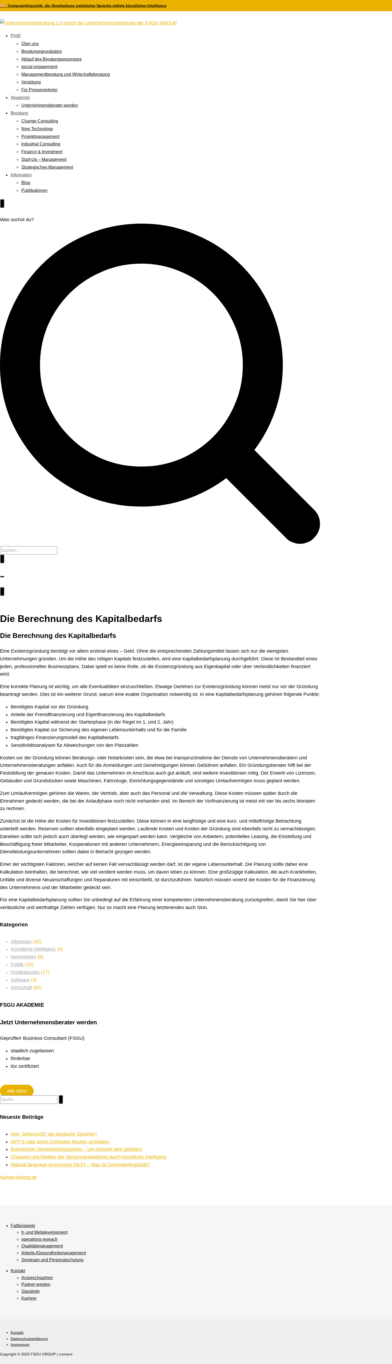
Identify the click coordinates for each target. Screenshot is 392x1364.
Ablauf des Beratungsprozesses (51, 59)
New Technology (37, 128)
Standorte (30, 1291)
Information (21, 175)
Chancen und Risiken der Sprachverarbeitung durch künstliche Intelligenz (89, 1157)
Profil (16, 35)
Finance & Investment (41, 151)
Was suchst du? (17, 219)
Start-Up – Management (43, 159)
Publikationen (34, 190)
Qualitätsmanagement (42, 1246)
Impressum (20, 1344)
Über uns (30, 43)
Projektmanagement (40, 136)
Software (20, 980)
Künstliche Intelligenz (33, 949)
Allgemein (21, 941)
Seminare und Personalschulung (52, 1260)
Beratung (19, 113)
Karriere (29, 1298)
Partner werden (35, 1284)
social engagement (39, 66)
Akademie (20, 97)
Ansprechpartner (37, 1277)
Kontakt (18, 1270)
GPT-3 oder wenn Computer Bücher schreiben (60, 1141)
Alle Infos (17, 1091)
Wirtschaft (21, 987)
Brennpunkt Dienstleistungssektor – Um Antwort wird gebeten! (76, 1149)
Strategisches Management (47, 167)
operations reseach (39, 1239)
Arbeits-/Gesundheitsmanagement (53, 1253)
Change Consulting (39, 121)
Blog (25, 182)
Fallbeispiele (23, 1225)
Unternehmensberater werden (49, 105)
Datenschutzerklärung (29, 1339)
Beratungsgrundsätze (41, 51)
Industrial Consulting (40, 144)
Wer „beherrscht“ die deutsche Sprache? (54, 1134)
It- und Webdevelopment (44, 1232)
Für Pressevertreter (39, 90)
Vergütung (31, 82)
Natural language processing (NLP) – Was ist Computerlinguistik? (80, 1164)
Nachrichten (23, 956)
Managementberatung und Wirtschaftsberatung (65, 74)
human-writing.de (18, 1177)
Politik (17, 964)
